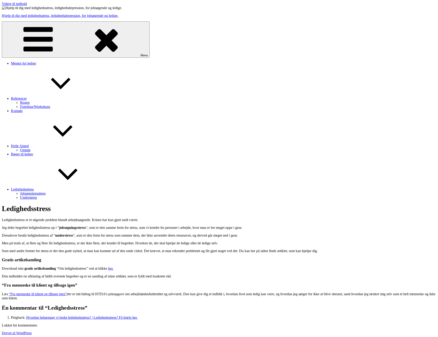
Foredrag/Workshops (35, 107)
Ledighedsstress (22, 189)
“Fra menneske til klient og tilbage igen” (38, 294)
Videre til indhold (14, 4)
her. (110, 268)
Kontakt (17, 111)
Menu (144, 55)
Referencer (19, 98)
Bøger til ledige (22, 154)
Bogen (25, 102)
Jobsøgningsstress (33, 193)
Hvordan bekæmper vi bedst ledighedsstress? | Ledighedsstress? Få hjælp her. (82, 317)
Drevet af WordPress (17, 333)
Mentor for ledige (23, 63)
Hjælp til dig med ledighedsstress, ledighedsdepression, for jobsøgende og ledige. (60, 16)
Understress (28, 197)
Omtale (25, 150)
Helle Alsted (20, 146)
